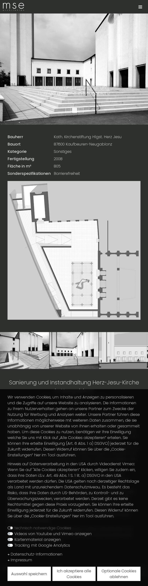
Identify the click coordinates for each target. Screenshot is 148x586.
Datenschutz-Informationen (35, 554)
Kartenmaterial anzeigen (37, 539)
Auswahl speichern (29, 574)
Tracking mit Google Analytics (42, 545)
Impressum (20, 560)
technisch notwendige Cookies (42, 528)
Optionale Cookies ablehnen (119, 573)
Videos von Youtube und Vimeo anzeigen (53, 533)
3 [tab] (80, 109)
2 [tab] (74, 109)
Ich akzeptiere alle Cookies (74, 573)
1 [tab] (67, 109)
